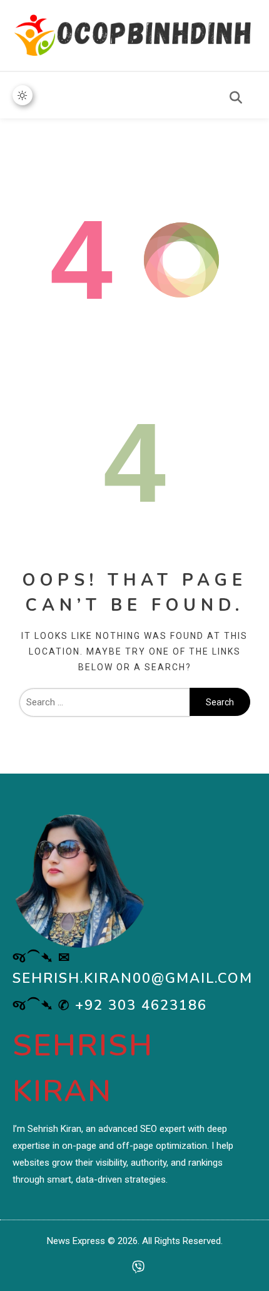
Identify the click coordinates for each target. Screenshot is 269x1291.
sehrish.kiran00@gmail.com (133, 978)
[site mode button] (23, 95)
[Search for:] (104, 702)
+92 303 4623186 (141, 1005)
